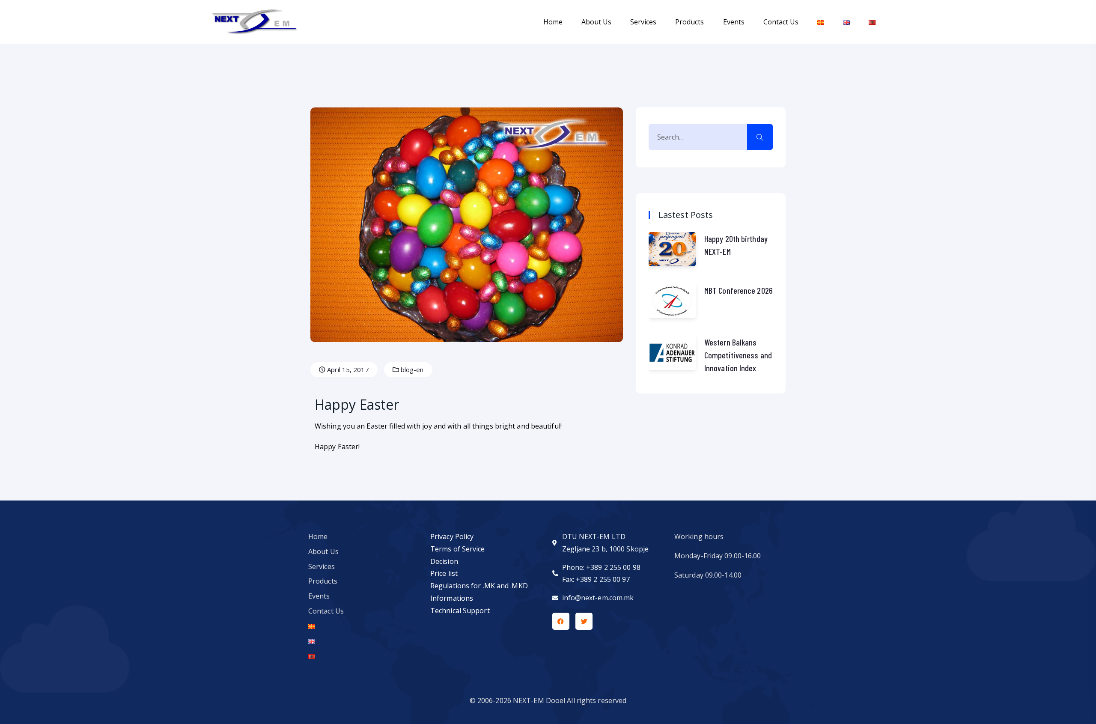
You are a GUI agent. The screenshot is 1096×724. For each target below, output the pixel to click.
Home (553, 22)
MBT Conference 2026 (738, 290)
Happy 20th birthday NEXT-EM (736, 244)
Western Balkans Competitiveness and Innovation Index (738, 355)
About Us (596, 22)
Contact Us (780, 22)
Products (689, 22)
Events (734, 22)
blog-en (411, 369)
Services (643, 22)
